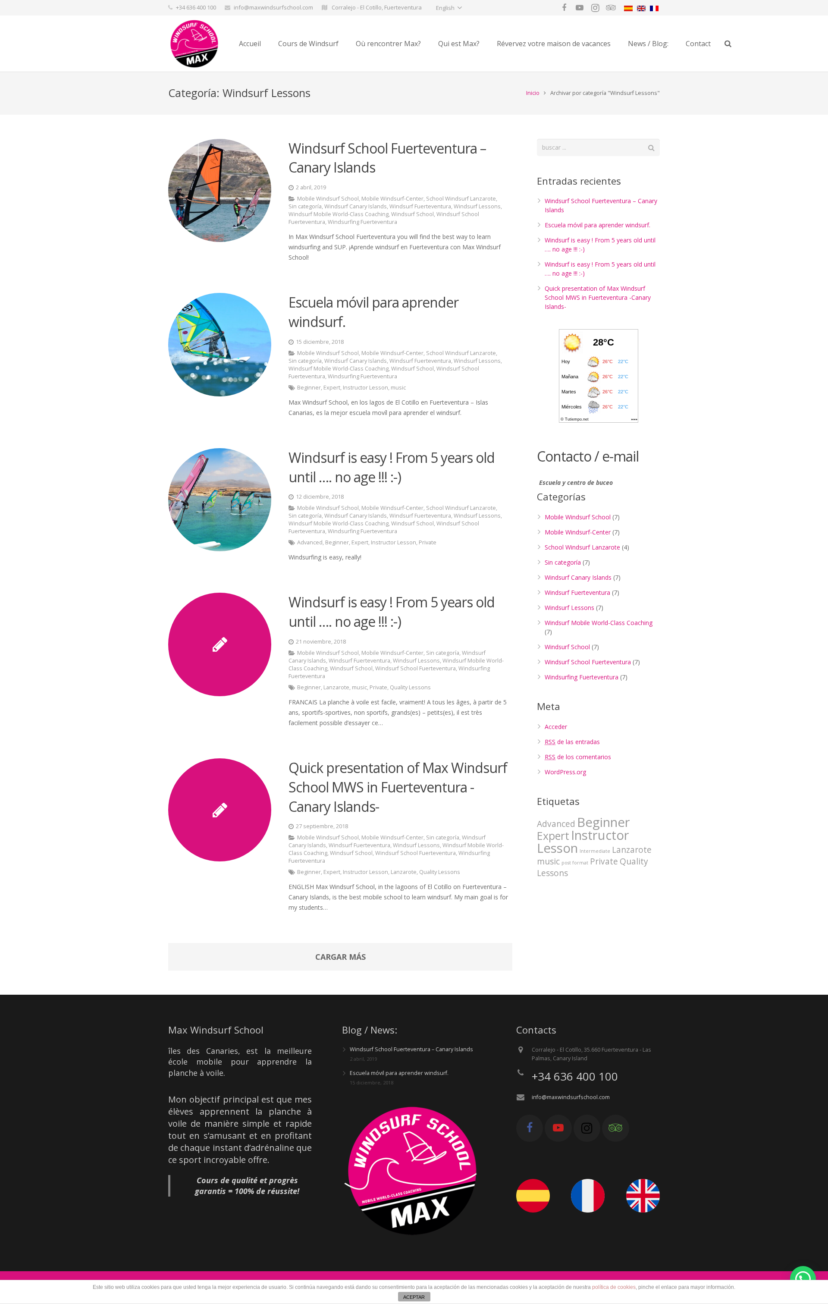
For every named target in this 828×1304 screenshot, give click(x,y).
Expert (331, 387)
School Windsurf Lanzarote (461, 198)
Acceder (556, 727)
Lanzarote (336, 687)
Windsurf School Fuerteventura (415, 668)
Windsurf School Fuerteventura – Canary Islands (411, 1049)
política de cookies (614, 1287)
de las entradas (572, 742)
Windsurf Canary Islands (355, 206)
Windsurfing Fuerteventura (362, 222)
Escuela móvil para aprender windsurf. (597, 225)
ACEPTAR (414, 1297)
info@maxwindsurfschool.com (273, 7)
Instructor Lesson (365, 387)
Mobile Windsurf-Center (392, 198)
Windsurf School (412, 214)
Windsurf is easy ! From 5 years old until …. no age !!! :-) (392, 467)
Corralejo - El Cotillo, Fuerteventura (376, 7)
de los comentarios (578, 757)
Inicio (532, 93)
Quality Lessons (410, 687)
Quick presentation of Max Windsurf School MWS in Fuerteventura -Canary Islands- (398, 787)
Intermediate (595, 851)
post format (574, 863)
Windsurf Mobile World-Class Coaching (339, 214)
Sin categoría (305, 206)
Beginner (309, 387)
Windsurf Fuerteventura (420, 206)
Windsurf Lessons (477, 206)
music (398, 387)
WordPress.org (565, 772)
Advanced (310, 542)
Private (427, 542)
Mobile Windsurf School (328, 198)
